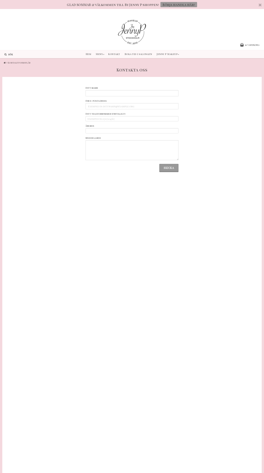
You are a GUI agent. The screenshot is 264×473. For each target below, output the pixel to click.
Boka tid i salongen (138, 54)
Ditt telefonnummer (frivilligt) (106, 113)
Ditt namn (92, 87)
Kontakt (114, 54)
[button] (235, 44)
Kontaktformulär (19, 62)
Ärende (90, 125)
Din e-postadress (96, 100)
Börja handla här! (179, 4)
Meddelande (93, 137)
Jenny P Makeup (167, 54)
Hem (88, 54)
